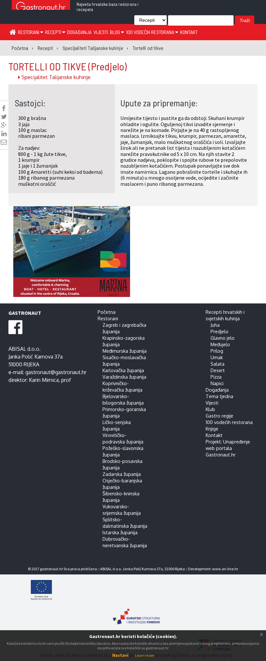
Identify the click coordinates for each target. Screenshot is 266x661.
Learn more (144, 655)
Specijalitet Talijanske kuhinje (55, 77)
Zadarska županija (122, 474)
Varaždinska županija (124, 377)
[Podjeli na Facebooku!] (4, 108)
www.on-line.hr (225, 568)
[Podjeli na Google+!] (4, 125)
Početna (106, 312)
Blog (115, 32)
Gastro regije (219, 416)
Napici (217, 383)
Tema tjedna (219, 396)
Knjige (212, 428)
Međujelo (220, 344)
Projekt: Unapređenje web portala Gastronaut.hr (228, 448)
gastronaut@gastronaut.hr (55, 372)
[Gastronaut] (41, 7)
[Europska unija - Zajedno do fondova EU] (136, 590)
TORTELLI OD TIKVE (67, 66)
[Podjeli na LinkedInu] (3, 133)
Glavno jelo (223, 338)
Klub (210, 409)
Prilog (217, 351)
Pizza (216, 377)
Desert (218, 370)
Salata (217, 364)
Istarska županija (120, 532)
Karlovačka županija (123, 370)
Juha (215, 325)
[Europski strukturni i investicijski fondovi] (136, 613)
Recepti (53, 32)
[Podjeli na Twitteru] (4, 117)
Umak (217, 357)
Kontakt (189, 32)
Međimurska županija (125, 351)
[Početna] (12, 32)
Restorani (29, 32)
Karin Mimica (44, 380)
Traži (245, 20)
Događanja (79, 32)
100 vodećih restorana (150, 32)
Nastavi (120, 655)
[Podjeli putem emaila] (4, 142)
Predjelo (219, 331)
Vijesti (100, 32)
